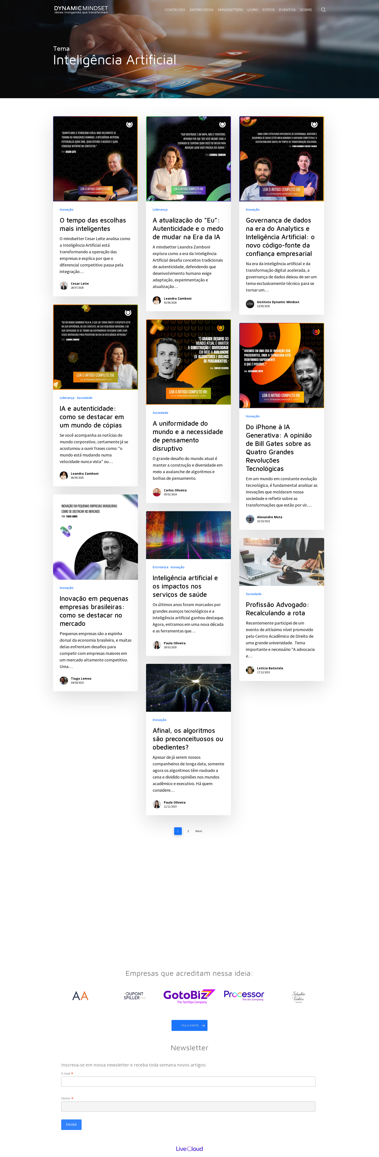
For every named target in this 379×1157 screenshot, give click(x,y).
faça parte (190, 1025)
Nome (67, 1098)
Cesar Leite (80, 283)
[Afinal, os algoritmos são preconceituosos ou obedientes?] (188, 739)
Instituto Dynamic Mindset (278, 302)
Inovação (66, 209)
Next (198, 831)
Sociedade (84, 398)
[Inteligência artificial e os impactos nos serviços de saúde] (188, 583)
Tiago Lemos (81, 678)
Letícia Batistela (270, 668)
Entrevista (160, 567)
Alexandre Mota (269, 517)
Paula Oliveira (175, 643)
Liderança (160, 209)
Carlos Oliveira (175, 490)
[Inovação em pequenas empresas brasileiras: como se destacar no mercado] (95, 592)
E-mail (67, 1073)
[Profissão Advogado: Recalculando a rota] (281, 609)
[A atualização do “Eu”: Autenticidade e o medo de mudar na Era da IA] (188, 213)
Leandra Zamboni (177, 298)
